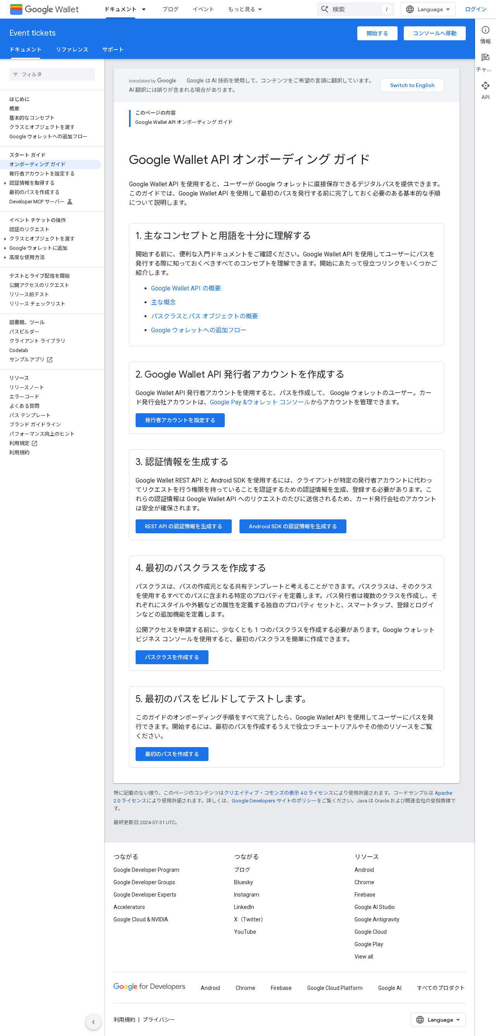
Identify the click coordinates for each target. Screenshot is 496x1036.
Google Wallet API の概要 (186, 288)
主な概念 (163, 302)
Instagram (246, 895)
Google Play (369, 944)
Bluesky (243, 882)
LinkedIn (244, 907)
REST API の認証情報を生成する (183, 526)
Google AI (389, 988)
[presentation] (286, 159)
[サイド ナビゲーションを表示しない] (93, 1022)
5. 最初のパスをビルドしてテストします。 (223, 699)
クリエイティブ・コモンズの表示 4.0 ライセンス (278, 793)
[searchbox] (52, 74)
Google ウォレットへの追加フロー (198, 330)
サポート (113, 49)
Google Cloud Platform (335, 988)
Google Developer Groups (144, 882)
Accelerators (129, 907)
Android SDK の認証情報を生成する (293, 526)
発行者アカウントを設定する (180, 420)
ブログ (170, 9)
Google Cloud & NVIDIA (141, 919)
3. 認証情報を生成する (182, 462)
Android (364, 870)
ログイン (476, 9)
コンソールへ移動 (434, 33)
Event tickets (32, 33)
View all (364, 957)
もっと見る (241, 9)
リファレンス (72, 49)
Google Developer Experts (145, 895)
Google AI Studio (375, 907)
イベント (203, 9)
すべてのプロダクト (441, 988)
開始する (377, 33)
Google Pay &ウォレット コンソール (260, 402)
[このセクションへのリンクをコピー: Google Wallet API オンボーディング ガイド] (381, 160)
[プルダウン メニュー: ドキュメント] (146, 9)
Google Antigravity (377, 919)
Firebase (365, 895)
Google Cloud (371, 932)
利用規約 (124, 1020)
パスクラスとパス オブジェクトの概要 (204, 316)
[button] (50, 183)
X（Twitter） (250, 919)
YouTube (245, 932)
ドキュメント (120, 9)
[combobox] (355, 9)
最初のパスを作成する (172, 754)
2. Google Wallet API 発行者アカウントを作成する (240, 374)
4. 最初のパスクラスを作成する (201, 568)
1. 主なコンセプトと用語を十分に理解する (223, 236)
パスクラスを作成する (172, 657)
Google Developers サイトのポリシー (274, 801)
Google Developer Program (146, 870)
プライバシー (159, 1020)
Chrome (364, 882)
